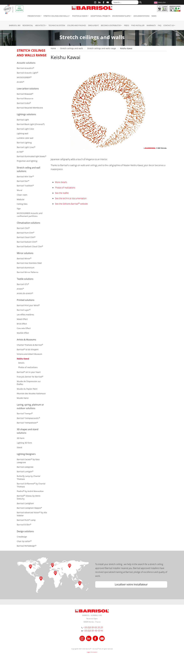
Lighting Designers (26, 454)
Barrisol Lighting (24, 142)
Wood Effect (22, 319)
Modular (21, 199)
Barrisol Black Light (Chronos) (30, 124)
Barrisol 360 (14, 25)
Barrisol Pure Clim (25, 232)
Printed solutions (25, 300)
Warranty (151, 25)
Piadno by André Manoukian (30, 491)
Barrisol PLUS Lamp (26, 520)
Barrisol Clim (23, 228)
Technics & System (56, 25)
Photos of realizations (28, 367)
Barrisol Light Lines (26, 147)
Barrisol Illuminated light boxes (31, 156)
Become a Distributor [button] (111, 25)
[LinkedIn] (99, 2)
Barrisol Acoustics (25, 68)
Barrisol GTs (23, 284)
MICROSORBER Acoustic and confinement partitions (29, 214)
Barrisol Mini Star (25, 176)
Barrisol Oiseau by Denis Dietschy (28, 497)
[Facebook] (103, 2)
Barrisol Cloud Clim (26, 237)
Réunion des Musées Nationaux (31, 393)
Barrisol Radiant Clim (27, 242)
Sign (19, 208)
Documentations (141, 16)
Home (53, 48)
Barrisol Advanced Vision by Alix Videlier (32, 514)
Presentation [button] (34, 16)
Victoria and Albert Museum (29, 354)
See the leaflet (62, 192)
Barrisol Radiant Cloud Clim (30, 246)
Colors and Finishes (76, 25)
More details (61, 182)
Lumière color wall (25, 138)
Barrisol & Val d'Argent (27, 349)
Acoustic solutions (26, 62)
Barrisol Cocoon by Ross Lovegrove (28, 461)
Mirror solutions (25, 253)
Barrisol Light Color (25, 129)
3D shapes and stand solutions (27, 431)
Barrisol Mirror (24, 258)
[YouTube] (108, 2)
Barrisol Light (23, 119)
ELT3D (20, 151)
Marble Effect (23, 333)
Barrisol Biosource (25, 98)
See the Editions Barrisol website (71, 203)
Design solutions (25, 531)
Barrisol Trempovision (27, 422)
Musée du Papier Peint (27, 389)
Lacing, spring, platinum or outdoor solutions (30, 406)
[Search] (140, 2)
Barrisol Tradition (25, 185)
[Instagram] (95, 2)
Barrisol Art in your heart (29, 372)
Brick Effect (22, 323)
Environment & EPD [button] (121, 16)
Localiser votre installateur (131, 584)
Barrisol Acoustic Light (27, 72)
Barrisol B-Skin (24, 524)
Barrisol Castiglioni (25, 503)
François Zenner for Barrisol (30, 376)
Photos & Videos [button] (79, 16)
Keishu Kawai (23, 358)
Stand (19, 447)
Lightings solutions (26, 114)
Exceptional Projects (100, 16)
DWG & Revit (93, 25)
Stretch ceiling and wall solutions (28, 169)
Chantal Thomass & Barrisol (30, 345)
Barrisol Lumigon (25, 471)
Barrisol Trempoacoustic (28, 418)
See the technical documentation (70, 198)
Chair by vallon (24, 541)
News (154, 16)
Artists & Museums (26, 339)
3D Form (20, 438)
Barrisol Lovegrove (25, 467)
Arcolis (20, 82)
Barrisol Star (23, 181)
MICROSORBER (24, 77)
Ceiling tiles (22, 204)
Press (126, 25)
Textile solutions (25, 278)
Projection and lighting (27, 161)
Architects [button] (40, 25)
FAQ (159, 25)
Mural (19, 190)
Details (21, 363)
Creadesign (22, 536)
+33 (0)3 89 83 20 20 (93, 627)
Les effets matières (25, 314)
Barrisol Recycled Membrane (30, 107)
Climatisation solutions (28, 222)
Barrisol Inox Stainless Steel (29, 263)
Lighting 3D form (24, 443)
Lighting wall (22, 133)
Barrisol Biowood (25, 94)
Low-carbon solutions (28, 88)
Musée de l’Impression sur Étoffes (29, 383)
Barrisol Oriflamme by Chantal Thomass (31, 485)
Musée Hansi (23, 398)
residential (27, 25)
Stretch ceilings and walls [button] (56, 16)
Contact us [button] (168, 25)
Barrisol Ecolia (24, 103)
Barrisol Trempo (25, 413)
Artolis (20, 289)
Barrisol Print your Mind (28, 305)
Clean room (22, 195)
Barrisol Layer (23, 310)
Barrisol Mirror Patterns (27, 272)
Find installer (137, 25)
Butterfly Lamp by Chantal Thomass (28, 477)
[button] (161, 2)
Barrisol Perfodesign (26, 546)
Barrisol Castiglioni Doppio (29, 508)
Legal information (92, 652)
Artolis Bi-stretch (25, 293)
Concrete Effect (24, 328)
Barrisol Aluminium (25, 267)
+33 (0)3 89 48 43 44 (93, 630)
